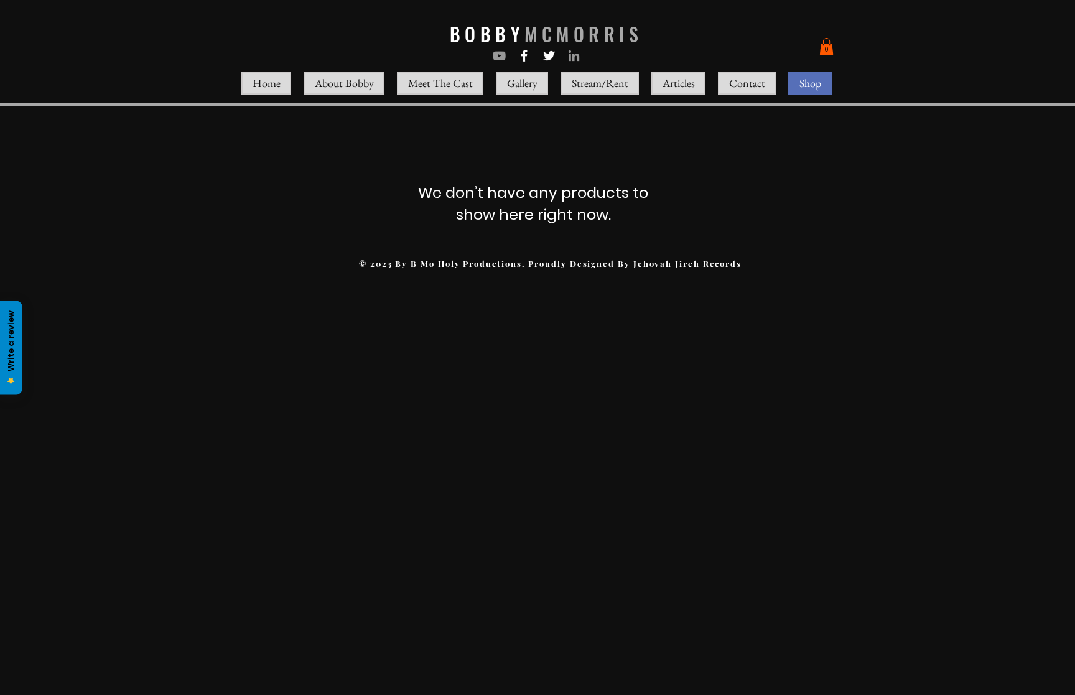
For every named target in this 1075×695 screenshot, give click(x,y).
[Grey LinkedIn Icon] (574, 55)
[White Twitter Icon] (549, 55)
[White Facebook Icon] (524, 55)
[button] (826, 46)
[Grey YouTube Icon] (499, 55)
